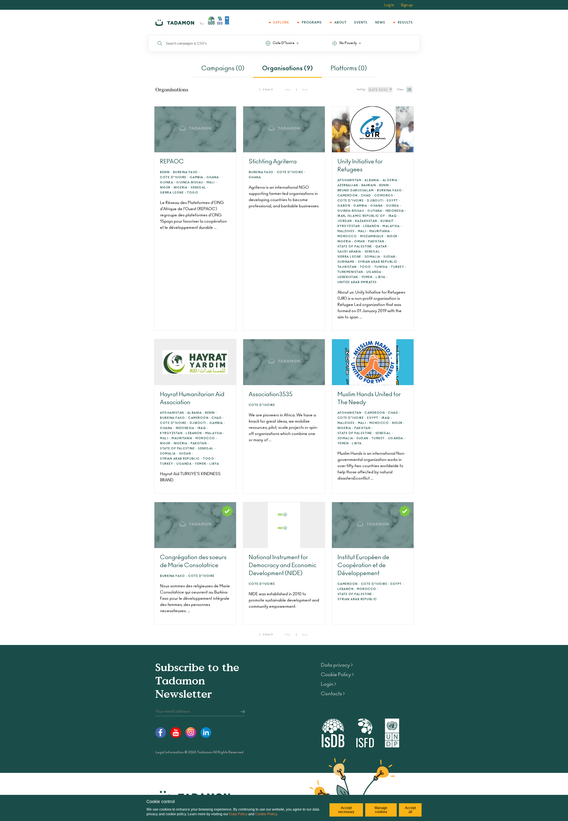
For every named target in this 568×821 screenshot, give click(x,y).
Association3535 (270, 394)
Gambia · (197, 177)
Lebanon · (372, 226)
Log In (389, 5)
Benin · (166, 172)
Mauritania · (380, 231)
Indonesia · (395, 211)
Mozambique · (373, 236)
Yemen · (368, 277)
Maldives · (347, 231)
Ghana (255, 177)
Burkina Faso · (186, 172)
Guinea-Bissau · (190, 182)
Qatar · (382, 246)
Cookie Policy (266, 814)
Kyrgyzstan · (349, 226)
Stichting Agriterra (273, 162)
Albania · (373, 180)
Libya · (382, 277)
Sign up (407, 5)
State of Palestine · (355, 246)
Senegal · (200, 187)
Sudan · (390, 256)
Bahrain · (369, 185)
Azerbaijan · (348, 185)
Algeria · (391, 180)
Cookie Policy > (337, 674)
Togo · (366, 267)
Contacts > (333, 693)
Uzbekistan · (348, 277)
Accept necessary (346, 810)
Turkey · (398, 267)
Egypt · (393, 200)
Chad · (367, 195)
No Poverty (348, 43)
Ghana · (214, 177)
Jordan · (345, 221)
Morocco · (348, 236)
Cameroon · (348, 195)
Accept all (410, 810)
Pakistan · (377, 241)
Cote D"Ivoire (283, 43)
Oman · (360, 241)
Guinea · (167, 182)
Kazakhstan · (367, 221)
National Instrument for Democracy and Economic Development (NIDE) (282, 565)
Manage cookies (381, 810)
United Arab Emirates (357, 282)
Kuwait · (388, 221)
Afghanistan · (350, 180)
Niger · (166, 187)
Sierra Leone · (173, 192)
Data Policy (238, 814)
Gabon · (345, 205)
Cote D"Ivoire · (174, 177)
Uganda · (375, 272)
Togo (192, 192)
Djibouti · (376, 200)
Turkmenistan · (351, 272)
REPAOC (172, 162)
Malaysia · (392, 226)
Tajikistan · (348, 267)
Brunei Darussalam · (356, 190)
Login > (328, 684)
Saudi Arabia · (350, 251)
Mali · (212, 182)
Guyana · (375, 211)
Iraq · (393, 216)
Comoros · (384, 195)
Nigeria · (182, 187)
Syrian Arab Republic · (379, 262)
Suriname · (347, 262)
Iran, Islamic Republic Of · (362, 216)
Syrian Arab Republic (357, 599)
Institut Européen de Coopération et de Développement (363, 565)
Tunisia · (382, 267)
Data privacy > (337, 665)
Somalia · (374, 256)
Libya (214, 463)
